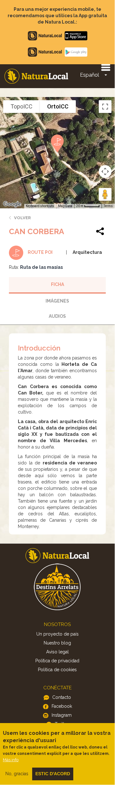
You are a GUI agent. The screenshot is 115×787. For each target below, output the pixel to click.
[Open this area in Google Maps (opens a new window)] (12, 204)
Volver (22, 217)
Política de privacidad (57, 660)
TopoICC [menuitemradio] (21, 106)
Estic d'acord (52, 773)
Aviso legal (57, 651)
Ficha (57, 284)
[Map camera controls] (105, 171)
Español (89, 75)
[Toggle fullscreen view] (105, 106)
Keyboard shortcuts (40, 206)
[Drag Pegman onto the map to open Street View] (105, 194)
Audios (57, 316)
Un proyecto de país (57, 634)
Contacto (61, 697)
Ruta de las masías (41, 267)
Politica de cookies (57, 669)
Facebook (62, 706)
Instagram (62, 715)
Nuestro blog (57, 642)
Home (36, 76)
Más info (10, 759)
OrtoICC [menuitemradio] (57, 106)
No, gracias (16, 773)
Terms (108, 206)
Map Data (65, 206)
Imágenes (57, 300)
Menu (105, 67)
